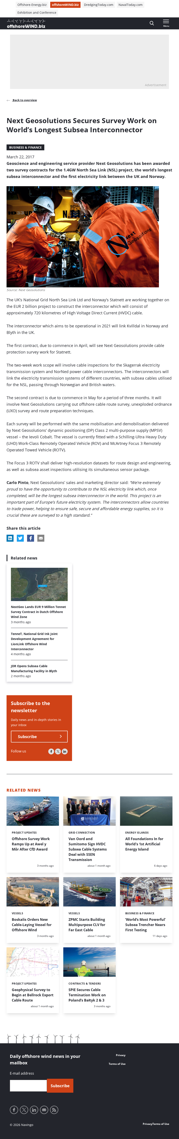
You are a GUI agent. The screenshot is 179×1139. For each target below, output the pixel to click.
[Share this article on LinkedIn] (10, 538)
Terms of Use (117, 1064)
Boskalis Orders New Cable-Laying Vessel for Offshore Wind (32, 924)
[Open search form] (152, 23)
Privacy (121, 1055)
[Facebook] (51, 751)
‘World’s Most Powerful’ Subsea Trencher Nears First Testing (145, 924)
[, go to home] (26, 23)
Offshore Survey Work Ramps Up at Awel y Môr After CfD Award (31, 844)
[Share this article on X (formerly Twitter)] (20, 538)
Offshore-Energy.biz (32, 5)
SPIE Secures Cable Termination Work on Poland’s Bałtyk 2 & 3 (87, 995)
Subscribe (27, 736)
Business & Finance (25, 147)
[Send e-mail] (44, 1110)
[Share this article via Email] (40, 538)
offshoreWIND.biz (65, 5)
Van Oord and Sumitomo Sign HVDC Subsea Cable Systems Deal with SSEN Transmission (88, 849)
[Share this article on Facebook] (30, 538)
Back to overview (24, 100)
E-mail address (22, 1073)
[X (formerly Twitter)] (58, 751)
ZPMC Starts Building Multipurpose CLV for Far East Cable (87, 924)
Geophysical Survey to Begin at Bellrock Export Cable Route (32, 995)
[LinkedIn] (65, 751)
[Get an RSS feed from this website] (54, 1110)
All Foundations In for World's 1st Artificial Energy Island (144, 844)
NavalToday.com (131, 5)
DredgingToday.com (98, 5)
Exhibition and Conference (36, 12)
